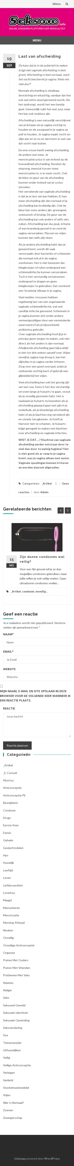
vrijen (6, 1095)
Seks (6, 997)
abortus (8, 780)
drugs (7, 817)
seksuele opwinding (16, 1020)
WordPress (52, 1158)
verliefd (8, 1080)
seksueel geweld (14, 1005)
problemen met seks (16, 975)
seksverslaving (12, 1027)
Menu (57, 4)
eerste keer (11, 825)
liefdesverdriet (13, 885)
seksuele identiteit (15, 1012)
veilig (6, 1057)
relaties (8, 983)
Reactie (9, 708)
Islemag (19, 1158)
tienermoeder (12, 1042)
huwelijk (8, 862)
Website (9, 669)
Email (8, 651)
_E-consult (10, 773)
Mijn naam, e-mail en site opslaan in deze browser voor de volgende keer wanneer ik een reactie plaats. (35, 695)
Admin (44, 492)
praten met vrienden (16, 967)
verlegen (9, 1072)
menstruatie (11, 915)
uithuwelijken (12, 1050)
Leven (7, 877)
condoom (28, 591)
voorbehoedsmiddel (16, 1087)
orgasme (9, 952)
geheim (8, 840)
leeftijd (8, 870)
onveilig (40, 591)
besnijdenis (10, 802)
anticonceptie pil (14, 795)
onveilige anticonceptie (19, 945)
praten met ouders (15, 960)
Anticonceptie (12, 787)
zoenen (8, 1110)
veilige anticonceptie (17, 1065)
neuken (8, 930)
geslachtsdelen (13, 848)
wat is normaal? (13, 1102)
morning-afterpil (14, 922)
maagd (7, 900)
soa (5, 1035)
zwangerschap (12, 1117)
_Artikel (47, 483)
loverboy (9, 892)
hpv (5, 855)
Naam (8, 634)
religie (7, 990)
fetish (7, 833)
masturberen (11, 908)
